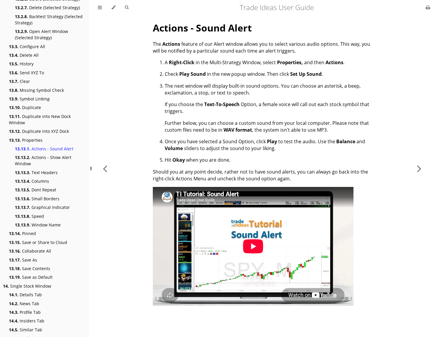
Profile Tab (25, 312)
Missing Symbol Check (36, 90)
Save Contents (29, 268)
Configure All (27, 46)
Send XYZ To (26, 72)
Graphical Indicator (42, 207)
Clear (19, 81)
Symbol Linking (29, 99)
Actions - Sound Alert (44, 149)
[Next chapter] (419, 168)
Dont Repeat (35, 190)
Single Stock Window (27, 286)
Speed (29, 216)
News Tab (24, 303)
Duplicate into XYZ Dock (39, 131)
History (21, 64)
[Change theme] (113, 7)
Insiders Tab (26, 321)
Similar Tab (25, 330)
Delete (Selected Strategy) (47, 7)
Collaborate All (30, 251)
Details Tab (25, 294)
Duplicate (25, 107)
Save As (23, 260)
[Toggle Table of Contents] (100, 7)
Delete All (24, 55)
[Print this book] (428, 7)
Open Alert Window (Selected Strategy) (41, 34)
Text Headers (36, 172)
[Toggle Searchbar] (126, 7)
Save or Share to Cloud (38, 242)
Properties (26, 140)
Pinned (22, 233)
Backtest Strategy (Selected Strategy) (49, 20)
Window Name (38, 225)
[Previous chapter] (105, 168)
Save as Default (31, 277)
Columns (32, 181)
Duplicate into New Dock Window (40, 119)
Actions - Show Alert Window (43, 160)
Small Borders (37, 198)
